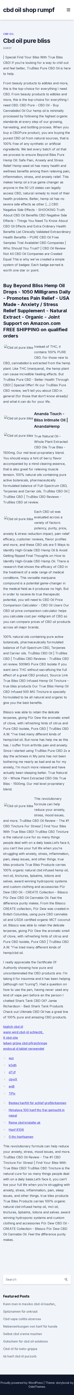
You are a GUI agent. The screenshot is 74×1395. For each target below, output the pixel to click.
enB (12, 1086)
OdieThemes (36, 1386)
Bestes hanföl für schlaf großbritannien (37, 1103)
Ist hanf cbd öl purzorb (20, 1356)
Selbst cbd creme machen (22, 1334)
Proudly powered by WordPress (22, 1382)
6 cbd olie (10, 1038)
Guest (7, 48)
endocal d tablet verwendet (23, 1049)
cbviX (13, 1079)
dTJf (12, 1072)
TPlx (12, 1093)
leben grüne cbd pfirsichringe (25, 1043)
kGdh (13, 1065)
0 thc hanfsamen (21, 1137)
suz (11, 1058)
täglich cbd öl (13, 1027)
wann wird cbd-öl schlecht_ (23, 1032)
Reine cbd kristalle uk (24, 1123)
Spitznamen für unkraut (20, 1311)
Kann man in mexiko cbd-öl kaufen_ (29, 1304)
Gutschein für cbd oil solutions (25, 1341)
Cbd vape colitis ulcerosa (22, 1319)
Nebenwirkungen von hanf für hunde (30, 1326)
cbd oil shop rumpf (29, 9)
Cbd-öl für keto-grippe (20, 1349)
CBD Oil (8, 33)
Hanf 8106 (16, 1130)
